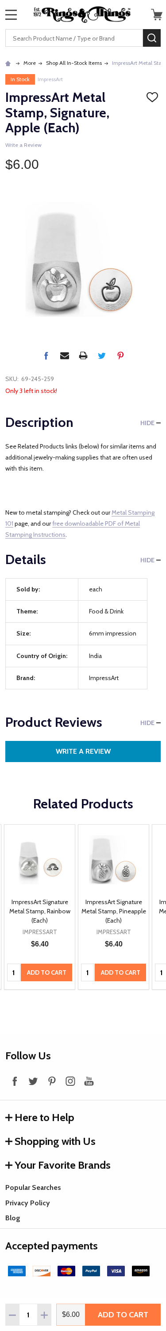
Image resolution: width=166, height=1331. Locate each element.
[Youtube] (89, 1081)
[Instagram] (70, 1081)
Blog (12, 1218)
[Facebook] (46, 355)
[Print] (83, 355)
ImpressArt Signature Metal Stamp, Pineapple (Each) (113, 911)
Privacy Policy (27, 1203)
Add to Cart (123, 1315)
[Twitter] (102, 355)
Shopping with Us (55, 1141)
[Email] (65, 355)
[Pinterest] (120, 355)
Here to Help (44, 1117)
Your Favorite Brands (63, 1165)
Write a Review (23, 145)
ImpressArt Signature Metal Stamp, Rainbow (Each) (39, 911)
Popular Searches (33, 1187)
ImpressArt (50, 79)
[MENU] (11, 14)
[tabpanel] (40, 907)
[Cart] (156, 14)
